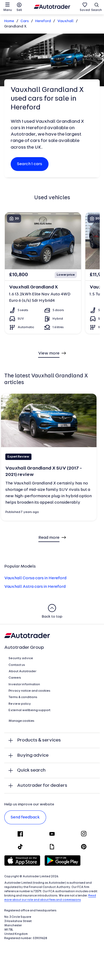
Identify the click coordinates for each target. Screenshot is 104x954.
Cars (25, 21)
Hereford (43, 21)
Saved (85, 10)
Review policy (20, 704)
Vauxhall (65, 21)
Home (9, 21)
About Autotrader (22, 671)
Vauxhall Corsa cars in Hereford (35, 578)
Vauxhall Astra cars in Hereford (35, 587)
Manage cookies (21, 721)
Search (96, 10)
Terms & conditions (23, 697)
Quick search (31, 770)
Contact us (17, 665)
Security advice (21, 658)
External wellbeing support (29, 710)
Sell (19, 10)
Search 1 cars (29, 164)
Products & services (39, 740)
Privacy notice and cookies (29, 690)
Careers (15, 677)
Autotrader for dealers (42, 785)
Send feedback (25, 817)
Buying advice (33, 755)
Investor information (24, 684)
